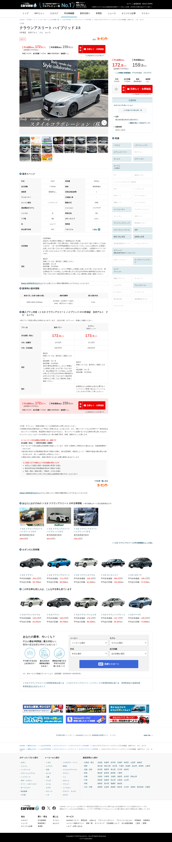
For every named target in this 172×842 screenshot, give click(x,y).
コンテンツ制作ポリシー (75, 823)
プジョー (66, 784)
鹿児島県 (140, 787)
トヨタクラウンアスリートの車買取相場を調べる (43, 683)
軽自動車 (24, 791)
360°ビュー (39, 13)
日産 (47, 770)
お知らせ (92, 820)
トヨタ (48, 762)
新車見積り (85, 13)
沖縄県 (147, 787)
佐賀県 (106, 787)
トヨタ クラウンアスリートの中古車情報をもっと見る (133, 543)
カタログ (54, 13)
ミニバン (24, 766)
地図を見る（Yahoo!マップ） (140, 123)
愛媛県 (113, 783)
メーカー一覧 (42, 19)
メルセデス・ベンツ (70, 762)
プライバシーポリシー (106, 820)
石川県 (119, 769)
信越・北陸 (88, 769)
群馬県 (141, 766)
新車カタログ (32, 745)
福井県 (126, 769)
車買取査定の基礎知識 (130, 683)
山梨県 (147, 766)
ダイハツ (49, 791)
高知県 (119, 783)
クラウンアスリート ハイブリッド (64, 749)
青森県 (106, 762)
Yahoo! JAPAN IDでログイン (31, 283)
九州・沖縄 (88, 787)
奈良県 (126, 776)
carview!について (72, 820)
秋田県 (126, 762)
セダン (23, 762)
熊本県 (119, 787)
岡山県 (113, 780)
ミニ (64, 777)
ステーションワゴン (28, 773)
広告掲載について (113, 823)
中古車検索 (69, 13)
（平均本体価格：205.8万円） (134, 73)
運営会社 (84, 820)
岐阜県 (106, 773)
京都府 (113, 776)
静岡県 (113, 773)
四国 (85, 783)
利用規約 (138, 820)
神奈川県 (107, 766)
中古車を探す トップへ (64, 735)
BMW (65, 766)
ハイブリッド (26, 777)
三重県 (119, 773)
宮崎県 (132, 787)
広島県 (119, 780)
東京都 (100, 766)
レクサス (49, 766)
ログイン (130, 4)
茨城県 (128, 766)
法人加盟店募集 (127, 823)
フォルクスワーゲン (70, 770)
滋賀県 (119, 776)
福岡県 (100, 787)
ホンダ (48, 773)
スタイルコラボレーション (123, 105)
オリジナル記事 (129, 13)
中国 (85, 780)
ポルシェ (66, 780)
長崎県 (113, 787)
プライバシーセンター (124, 820)
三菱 (47, 777)
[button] (63, 93)
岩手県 (113, 762)
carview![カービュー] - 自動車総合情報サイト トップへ (96, 735)
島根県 (106, 780)
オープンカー (26, 788)
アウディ (66, 773)
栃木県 (134, 766)
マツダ (48, 780)
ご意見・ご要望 (140, 823)
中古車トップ (31, 19)
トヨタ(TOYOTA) (45, 745)
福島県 (139, 762)
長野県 (106, 769)
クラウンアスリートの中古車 (82, 19)
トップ (25, 13)
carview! (21, 19)
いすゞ (48, 795)
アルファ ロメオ (69, 791)
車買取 (99, 13)
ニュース (112, 13)
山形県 (132, 762)
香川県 (106, 783)
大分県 (126, 787)
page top (147, 735)
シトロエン (67, 788)
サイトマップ (99, 823)
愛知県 (100, 773)
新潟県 (100, 769)
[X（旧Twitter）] (48, 808)
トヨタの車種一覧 (53, 19)
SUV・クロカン (26, 780)
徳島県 (100, 783)
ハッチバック (26, 770)
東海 (85, 773)
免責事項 (146, 820)
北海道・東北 (89, 762)
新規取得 (137, 4)
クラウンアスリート (60, 745)
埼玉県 (114, 766)
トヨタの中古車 (66, 19)
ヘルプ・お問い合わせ (74, 826)
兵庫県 (106, 776)
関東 (85, 766)
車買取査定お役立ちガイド (34, 686)
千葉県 (121, 766)
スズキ (48, 788)
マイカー (145, 13)
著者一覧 (89, 823)
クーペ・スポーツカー (29, 784)
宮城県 (119, 762)
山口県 (126, 780)
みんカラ (56, 823)
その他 (23, 795)
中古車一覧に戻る (101, 481)
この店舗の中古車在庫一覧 (132, 110)
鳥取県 (100, 780)
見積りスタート (111, 664)
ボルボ (65, 795)
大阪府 (100, 776)
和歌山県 (133, 776)
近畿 (85, 776)
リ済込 (94, 230)
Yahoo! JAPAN (147, 4)
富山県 (113, 769)
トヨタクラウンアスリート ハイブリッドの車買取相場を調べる (92, 683)
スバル (48, 784)
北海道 (100, 762)
